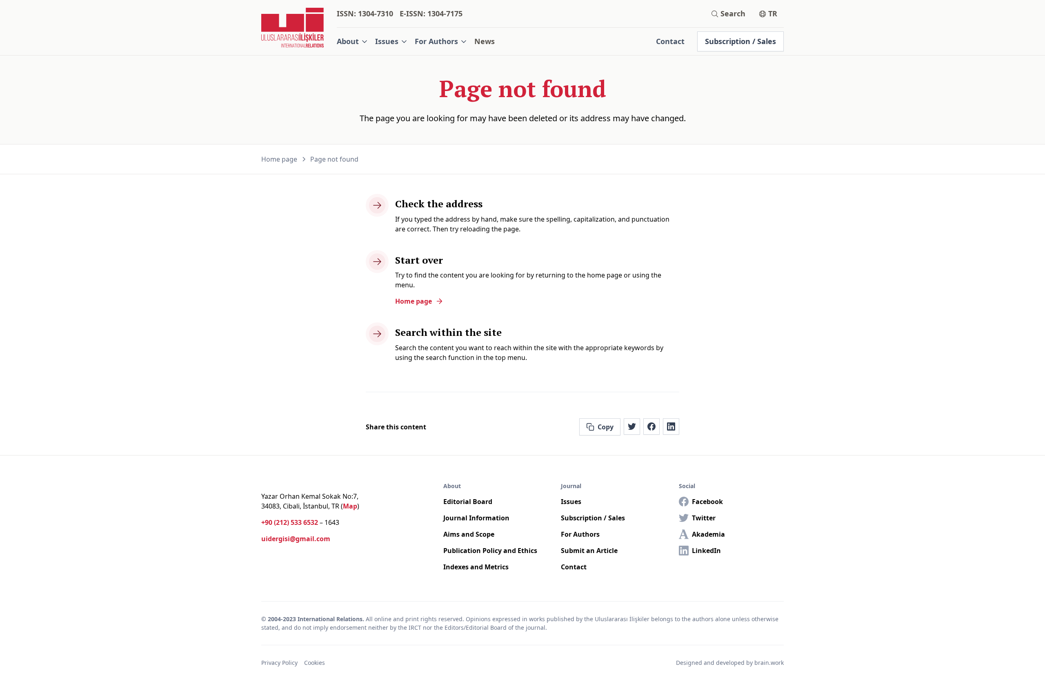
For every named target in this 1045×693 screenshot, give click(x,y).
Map (350, 506)
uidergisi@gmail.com (295, 538)
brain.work (769, 662)
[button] (352, 41)
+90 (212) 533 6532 (289, 522)
